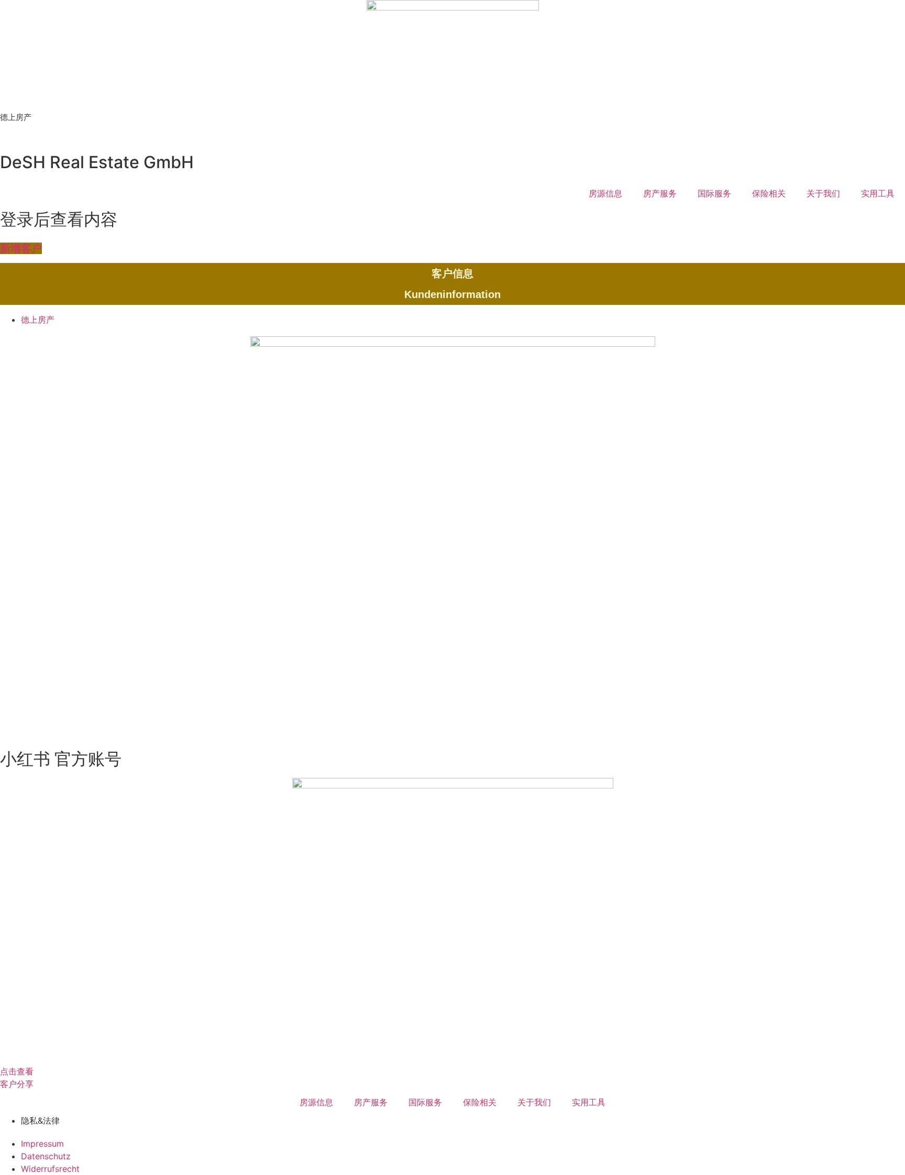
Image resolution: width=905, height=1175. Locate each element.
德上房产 (15, 117)
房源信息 (605, 193)
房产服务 (660, 193)
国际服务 (714, 193)
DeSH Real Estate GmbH (97, 162)
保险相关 (769, 193)
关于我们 (823, 193)
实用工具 (878, 193)
